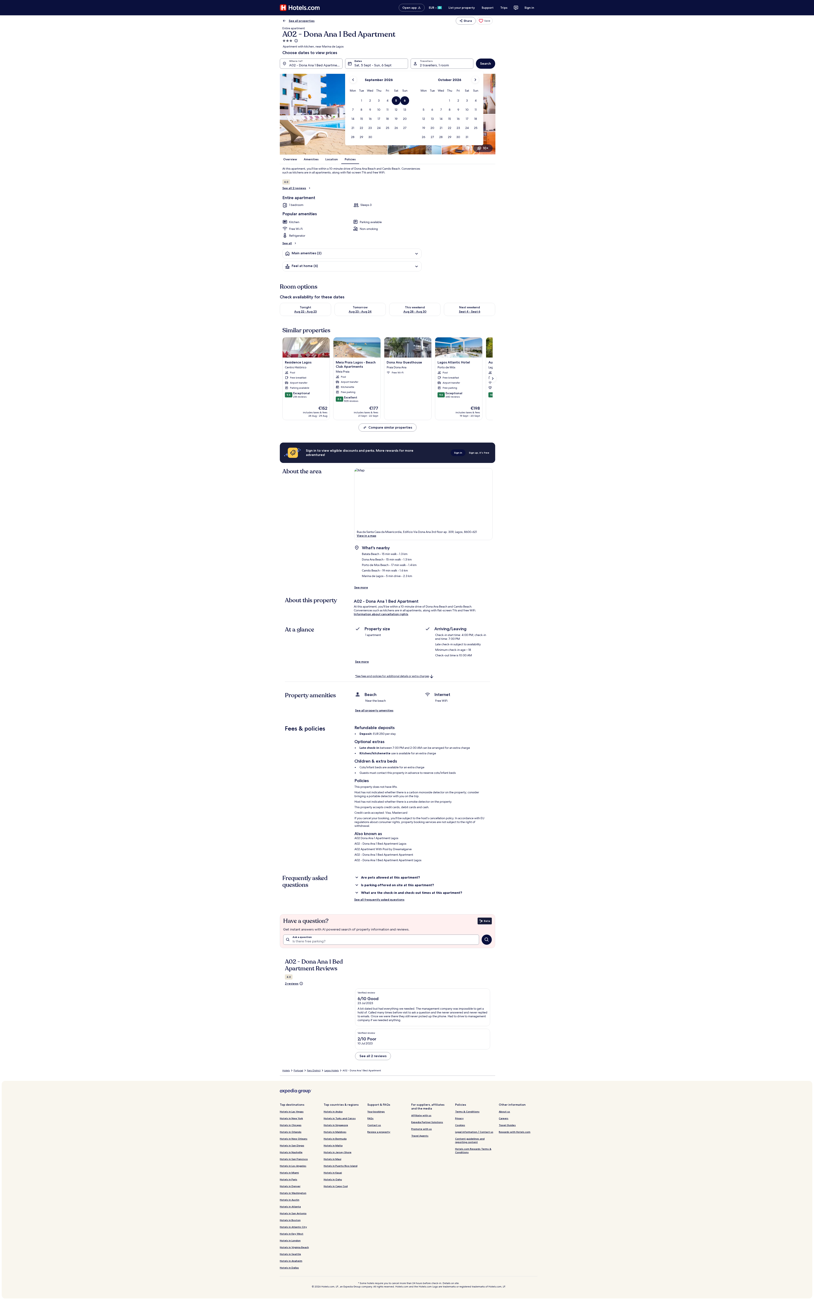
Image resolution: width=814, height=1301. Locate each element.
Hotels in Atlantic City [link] (293, 1226)
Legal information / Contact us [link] (474, 1131)
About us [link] (504, 1111)
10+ (485, 148)
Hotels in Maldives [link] (335, 1131)
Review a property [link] (378, 1131)
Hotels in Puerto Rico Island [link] (340, 1165)
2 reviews (291, 983)
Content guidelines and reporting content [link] (470, 1140)
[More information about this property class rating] (295, 41)
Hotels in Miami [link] (289, 1172)
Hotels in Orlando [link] (290, 1131)
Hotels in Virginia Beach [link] (294, 1247)
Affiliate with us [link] (421, 1115)
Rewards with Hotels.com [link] (514, 1131)
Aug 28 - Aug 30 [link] (415, 311)
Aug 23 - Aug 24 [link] (360, 311)
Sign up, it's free (479, 452)
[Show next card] (492, 378)
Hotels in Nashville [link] (291, 1152)
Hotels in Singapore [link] (336, 1125)
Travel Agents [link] (419, 1135)
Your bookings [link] (376, 1111)
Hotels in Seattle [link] (290, 1254)
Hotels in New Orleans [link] (293, 1138)
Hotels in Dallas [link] (289, 1267)
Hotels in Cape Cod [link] (336, 1186)
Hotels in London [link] (290, 1240)
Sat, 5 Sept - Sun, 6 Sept (373, 65)
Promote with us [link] (421, 1129)
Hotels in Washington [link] (293, 1193)
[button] (361, 100)
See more (361, 587)
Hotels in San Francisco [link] (294, 1159)
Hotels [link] (286, 1070)
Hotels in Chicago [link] (290, 1125)
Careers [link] (503, 1118)
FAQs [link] (370, 1118)
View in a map (366, 536)
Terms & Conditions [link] (467, 1111)
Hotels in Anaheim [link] (291, 1260)
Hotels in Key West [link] (291, 1233)
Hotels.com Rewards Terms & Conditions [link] (473, 1150)
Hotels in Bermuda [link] (335, 1138)
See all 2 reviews (294, 188)
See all (287, 243)
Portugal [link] (298, 1070)
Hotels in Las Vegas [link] (292, 1111)
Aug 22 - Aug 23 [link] (305, 311)
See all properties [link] (302, 21)
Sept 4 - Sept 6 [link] (469, 311)
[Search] (487, 940)
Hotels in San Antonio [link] (293, 1213)
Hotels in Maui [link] (332, 1159)
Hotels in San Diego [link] (292, 1145)
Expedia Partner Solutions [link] (427, 1122)
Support (487, 8)
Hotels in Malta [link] (333, 1145)
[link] (485, 20)
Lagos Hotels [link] (331, 1070)
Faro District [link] (314, 1070)
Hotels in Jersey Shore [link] (337, 1152)
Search (485, 63)
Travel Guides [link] (507, 1125)
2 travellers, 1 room (434, 65)
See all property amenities (374, 710)
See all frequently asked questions (379, 899)
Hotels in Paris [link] (288, 1179)
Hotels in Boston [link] (290, 1220)
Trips (503, 8)
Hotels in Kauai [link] (333, 1172)
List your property (462, 8)
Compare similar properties (390, 427)
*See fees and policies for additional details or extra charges (392, 676)
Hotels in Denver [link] (290, 1186)
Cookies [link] (460, 1125)
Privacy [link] (459, 1118)
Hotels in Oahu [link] (333, 1179)
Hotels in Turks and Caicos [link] (340, 1118)
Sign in (529, 8)
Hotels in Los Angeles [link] (293, 1165)
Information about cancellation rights (381, 614)
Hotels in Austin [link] (289, 1199)
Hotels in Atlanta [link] (290, 1206)
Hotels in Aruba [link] (333, 1111)
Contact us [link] (374, 1125)
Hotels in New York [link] (291, 1118)
